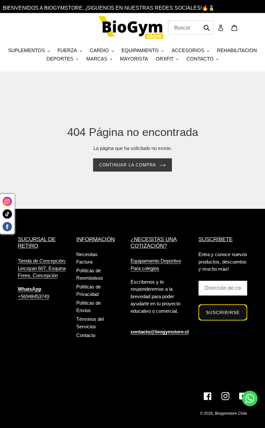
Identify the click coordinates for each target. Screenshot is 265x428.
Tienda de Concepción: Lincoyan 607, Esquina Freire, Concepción (42, 268)
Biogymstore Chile (231, 413)
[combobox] (191, 27)
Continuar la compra (127, 165)
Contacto (85, 335)
